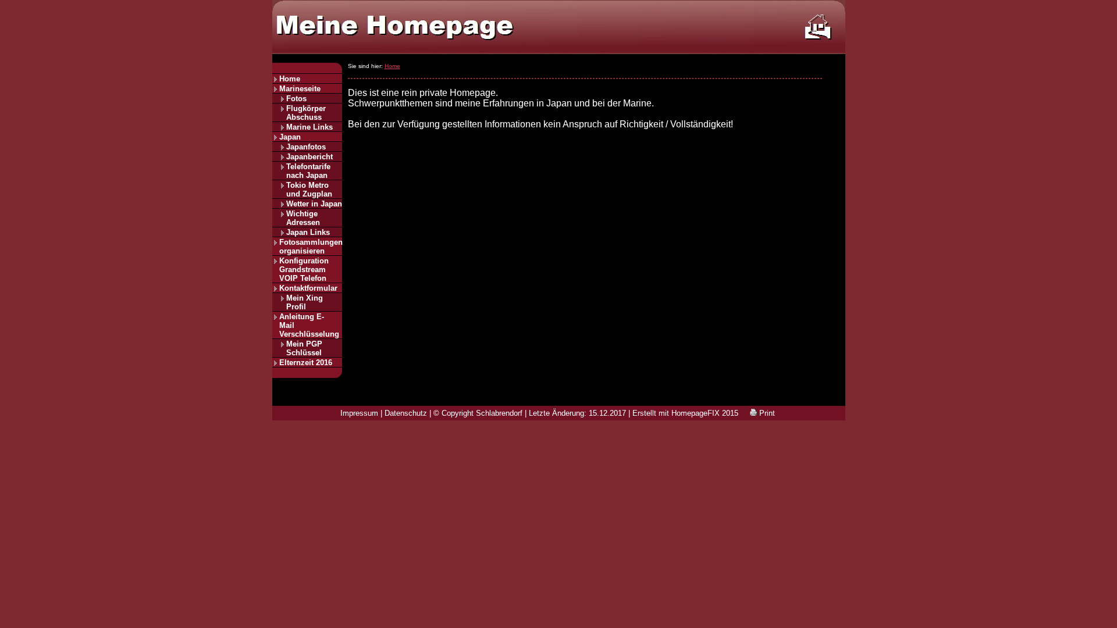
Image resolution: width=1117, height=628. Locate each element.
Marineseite (300, 88)
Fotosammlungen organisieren (310, 246)
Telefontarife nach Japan (308, 171)
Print (766, 413)
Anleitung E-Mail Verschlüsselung (309, 325)
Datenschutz (406, 413)
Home (289, 78)
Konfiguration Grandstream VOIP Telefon (304, 269)
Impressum (359, 413)
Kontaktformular (308, 288)
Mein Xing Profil (304, 302)
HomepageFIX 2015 (704, 413)
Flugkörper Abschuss (306, 113)
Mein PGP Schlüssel (304, 348)
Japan (290, 137)
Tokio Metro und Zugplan (309, 189)
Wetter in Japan (314, 203)
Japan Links (308, 232)
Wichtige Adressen (303, 218)
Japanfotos (306, 146)
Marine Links (309, 127)
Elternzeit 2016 (305, 362)
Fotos (296, 98)
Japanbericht (309, 156)
